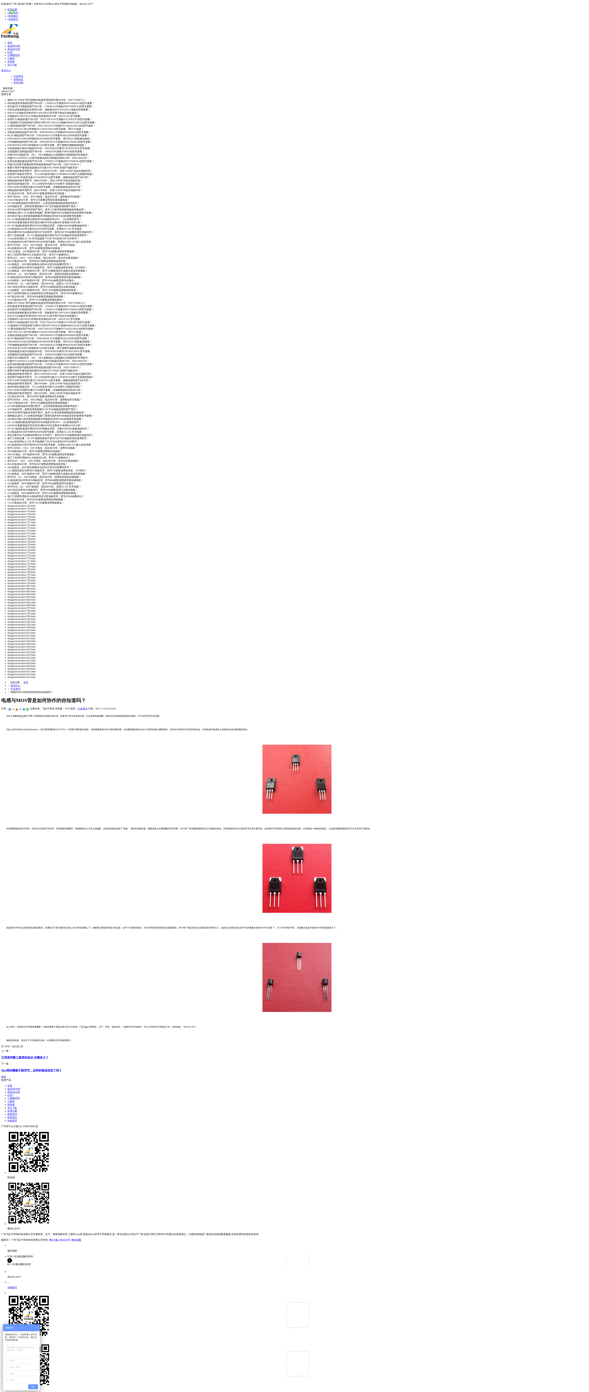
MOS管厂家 (17, 1046)
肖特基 (11, 61)
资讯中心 (6, 70)
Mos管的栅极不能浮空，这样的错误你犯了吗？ (31, 1070)
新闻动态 (18, 79)
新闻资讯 (12, 1114)
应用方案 (12, 1111)
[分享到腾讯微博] (20, 709)
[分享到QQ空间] (13, 709)
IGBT (10, 52)
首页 (9, 42)
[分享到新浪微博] (17, 709)
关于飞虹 (12, 65)
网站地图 (76, 1240)
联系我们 (13, 16)
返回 (3, 1076)
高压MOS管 (13, 49)
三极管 (11, 58)
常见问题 (18, 82)
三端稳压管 (13, 55)
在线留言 (13, 19)
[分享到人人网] (24, 709)
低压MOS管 (13, 46)
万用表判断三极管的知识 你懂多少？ (25, 1057)
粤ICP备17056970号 (59, 1240)
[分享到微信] (27, 709)
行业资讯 (18, 76)
